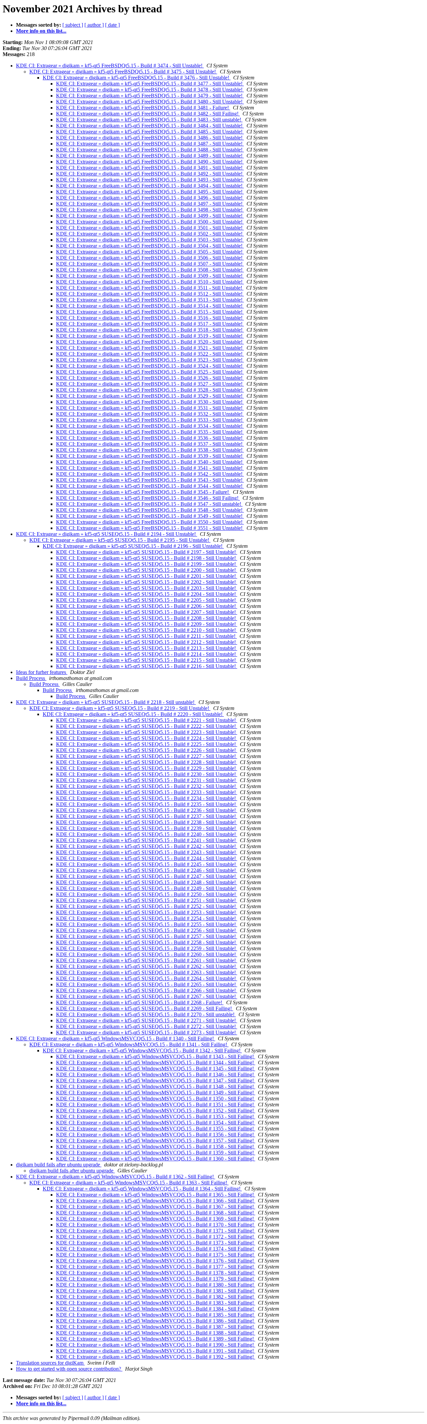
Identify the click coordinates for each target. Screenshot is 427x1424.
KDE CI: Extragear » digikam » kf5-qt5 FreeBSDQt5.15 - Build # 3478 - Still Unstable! (150, 89)
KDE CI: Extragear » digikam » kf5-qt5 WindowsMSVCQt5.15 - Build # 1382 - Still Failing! (155, 1297)
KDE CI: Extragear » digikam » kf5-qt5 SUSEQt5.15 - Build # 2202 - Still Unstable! (146, 582)
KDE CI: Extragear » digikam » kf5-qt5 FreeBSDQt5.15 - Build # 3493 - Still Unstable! (150, 180)
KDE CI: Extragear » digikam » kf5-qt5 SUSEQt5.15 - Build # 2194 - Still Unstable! (106, 534)
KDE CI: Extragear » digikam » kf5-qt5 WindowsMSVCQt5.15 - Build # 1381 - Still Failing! (155, 1291)
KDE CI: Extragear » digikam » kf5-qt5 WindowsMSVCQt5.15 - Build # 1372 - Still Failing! (155, 1236)
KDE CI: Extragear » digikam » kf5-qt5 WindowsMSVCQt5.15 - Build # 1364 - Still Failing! (142, 1188)
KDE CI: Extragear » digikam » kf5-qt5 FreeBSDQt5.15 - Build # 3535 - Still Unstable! (150, 432)
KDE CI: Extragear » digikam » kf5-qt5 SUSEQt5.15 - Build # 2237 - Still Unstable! (146, 816)
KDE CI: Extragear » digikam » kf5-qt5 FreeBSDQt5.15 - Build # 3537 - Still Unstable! (150, 444)
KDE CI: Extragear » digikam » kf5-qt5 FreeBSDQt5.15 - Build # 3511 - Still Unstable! (150, 288)
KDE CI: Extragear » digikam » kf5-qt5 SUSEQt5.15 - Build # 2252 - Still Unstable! (146, 906)
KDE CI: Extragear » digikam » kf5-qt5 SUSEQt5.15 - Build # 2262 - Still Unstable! (146, 966)
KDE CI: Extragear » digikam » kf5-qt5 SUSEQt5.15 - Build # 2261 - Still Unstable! (146, 960)
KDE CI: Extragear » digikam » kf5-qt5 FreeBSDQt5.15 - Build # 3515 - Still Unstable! (150, 312)
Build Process (31, 678)
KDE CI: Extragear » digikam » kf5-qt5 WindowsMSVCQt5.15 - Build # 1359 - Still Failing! (155, 1152)
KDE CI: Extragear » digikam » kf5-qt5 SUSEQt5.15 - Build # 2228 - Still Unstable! (146, 762)
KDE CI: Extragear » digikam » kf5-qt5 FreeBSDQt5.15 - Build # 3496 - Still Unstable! (150, 198)
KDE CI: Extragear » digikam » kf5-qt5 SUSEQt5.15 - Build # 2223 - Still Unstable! (146, 732)
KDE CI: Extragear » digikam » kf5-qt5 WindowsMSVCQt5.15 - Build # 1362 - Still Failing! (115, 1176)
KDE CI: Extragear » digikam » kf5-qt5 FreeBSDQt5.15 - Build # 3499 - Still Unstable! (150, 216)
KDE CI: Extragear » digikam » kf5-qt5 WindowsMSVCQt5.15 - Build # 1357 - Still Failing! (155, 1140)
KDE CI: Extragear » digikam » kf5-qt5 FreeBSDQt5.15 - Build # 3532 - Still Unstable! (150, 414)
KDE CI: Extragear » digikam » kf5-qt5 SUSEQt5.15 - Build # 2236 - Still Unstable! (146, 810)
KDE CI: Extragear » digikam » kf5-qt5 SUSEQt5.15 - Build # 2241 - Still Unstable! (146, 840)
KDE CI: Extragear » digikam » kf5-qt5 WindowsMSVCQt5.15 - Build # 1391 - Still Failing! (155, 1351)
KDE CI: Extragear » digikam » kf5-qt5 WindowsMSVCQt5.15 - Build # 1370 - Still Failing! (155, 1224)
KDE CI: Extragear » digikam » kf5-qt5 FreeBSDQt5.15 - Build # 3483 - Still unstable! (149, 119)
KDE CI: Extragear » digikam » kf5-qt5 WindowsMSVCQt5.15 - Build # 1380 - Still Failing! (155, 1285)
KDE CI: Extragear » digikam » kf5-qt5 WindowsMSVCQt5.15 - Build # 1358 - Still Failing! (155, 1146)
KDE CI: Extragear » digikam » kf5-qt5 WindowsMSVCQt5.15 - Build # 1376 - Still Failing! (155, 1261)
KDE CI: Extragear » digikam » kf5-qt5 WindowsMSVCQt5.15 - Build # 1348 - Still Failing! (155, 1086)
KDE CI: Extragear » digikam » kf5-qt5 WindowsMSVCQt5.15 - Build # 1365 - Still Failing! (155, 1194)
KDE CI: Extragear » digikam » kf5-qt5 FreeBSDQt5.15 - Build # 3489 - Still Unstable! (150, 155)
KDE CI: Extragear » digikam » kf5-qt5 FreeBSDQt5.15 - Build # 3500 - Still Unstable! (150, 222)
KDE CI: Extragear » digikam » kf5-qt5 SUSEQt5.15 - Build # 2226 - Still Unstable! (146, 750)
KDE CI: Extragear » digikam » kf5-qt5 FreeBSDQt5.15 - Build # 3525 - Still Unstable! (150, 372)
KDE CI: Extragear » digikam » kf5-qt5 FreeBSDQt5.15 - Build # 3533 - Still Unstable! (150, 420)
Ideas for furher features (41, 672)
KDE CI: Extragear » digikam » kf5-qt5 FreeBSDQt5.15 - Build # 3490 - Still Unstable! (150, 161)
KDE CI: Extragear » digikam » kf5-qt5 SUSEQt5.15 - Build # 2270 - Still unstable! (146, 1014)
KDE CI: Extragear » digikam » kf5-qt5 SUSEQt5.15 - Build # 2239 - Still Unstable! (146, 828)
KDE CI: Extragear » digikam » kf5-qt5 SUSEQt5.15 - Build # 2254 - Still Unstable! (146, 918)
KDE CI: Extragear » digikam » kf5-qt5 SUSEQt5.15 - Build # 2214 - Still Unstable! (146, 654)
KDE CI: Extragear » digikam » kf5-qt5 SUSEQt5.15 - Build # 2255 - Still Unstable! (146, 924)
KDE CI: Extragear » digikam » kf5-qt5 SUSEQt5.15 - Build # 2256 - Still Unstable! (146, 930)
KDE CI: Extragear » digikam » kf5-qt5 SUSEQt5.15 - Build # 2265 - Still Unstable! (146, 984)
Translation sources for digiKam (50, 1363)
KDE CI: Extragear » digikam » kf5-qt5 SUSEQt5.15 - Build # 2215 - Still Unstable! (146, 660)
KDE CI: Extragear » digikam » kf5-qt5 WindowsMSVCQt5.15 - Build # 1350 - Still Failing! (155, 1098)
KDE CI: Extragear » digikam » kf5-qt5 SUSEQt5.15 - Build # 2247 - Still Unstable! (146, 876)
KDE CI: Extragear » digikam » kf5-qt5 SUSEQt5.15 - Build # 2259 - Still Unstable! (146, 948)
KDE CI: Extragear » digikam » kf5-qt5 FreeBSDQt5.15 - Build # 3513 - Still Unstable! (150, 300)
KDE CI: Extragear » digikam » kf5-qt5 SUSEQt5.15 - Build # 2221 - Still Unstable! (146, 720)
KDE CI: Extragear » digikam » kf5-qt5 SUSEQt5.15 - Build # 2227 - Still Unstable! (146, 756)
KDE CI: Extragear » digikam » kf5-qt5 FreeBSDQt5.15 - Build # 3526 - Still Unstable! (150, 378)
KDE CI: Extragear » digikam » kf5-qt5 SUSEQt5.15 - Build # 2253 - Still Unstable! (146, 912)
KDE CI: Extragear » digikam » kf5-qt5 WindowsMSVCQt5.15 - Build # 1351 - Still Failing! (155, 1104)
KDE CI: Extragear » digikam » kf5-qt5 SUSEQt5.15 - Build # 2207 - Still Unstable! (146, 612)
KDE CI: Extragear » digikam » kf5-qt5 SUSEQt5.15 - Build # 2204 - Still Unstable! (146, 594)
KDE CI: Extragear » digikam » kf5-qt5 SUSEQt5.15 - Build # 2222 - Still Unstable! (146, 726)
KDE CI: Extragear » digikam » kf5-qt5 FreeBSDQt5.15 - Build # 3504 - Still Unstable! (150, 246)
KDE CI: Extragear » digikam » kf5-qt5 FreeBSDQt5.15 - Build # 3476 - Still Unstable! (137, 77)
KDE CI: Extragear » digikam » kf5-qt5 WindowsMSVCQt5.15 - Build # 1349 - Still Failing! (155, 1092)
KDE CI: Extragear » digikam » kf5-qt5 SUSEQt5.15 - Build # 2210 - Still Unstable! (146, 630)
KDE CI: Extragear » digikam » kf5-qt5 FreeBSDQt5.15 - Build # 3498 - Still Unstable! (150, 210)
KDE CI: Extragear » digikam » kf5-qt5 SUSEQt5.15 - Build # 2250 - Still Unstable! (146, 894)
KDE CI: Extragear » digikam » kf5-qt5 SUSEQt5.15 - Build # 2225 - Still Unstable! (146, 744)
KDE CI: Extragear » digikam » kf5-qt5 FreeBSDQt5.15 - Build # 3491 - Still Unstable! (150, 167)
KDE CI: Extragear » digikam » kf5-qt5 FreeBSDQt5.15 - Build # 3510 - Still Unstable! (150, 282)
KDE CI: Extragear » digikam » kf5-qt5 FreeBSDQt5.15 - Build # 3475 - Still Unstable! (123, 71)
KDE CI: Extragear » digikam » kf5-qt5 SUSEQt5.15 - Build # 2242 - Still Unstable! (146, 846)
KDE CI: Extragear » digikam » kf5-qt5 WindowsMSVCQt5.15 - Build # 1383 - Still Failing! (155, 1303)
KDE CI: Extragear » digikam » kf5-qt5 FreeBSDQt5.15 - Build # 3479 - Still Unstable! (150, 95)
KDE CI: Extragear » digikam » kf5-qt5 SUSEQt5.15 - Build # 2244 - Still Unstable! (146, 858)
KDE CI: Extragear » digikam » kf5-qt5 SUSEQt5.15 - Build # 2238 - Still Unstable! (146, 822)
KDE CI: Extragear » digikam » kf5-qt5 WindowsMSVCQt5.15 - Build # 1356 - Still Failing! (155, 1134)
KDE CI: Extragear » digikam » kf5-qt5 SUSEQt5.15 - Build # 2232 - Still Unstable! (146, 786)
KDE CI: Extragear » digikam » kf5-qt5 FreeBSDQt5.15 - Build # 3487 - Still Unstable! (150, 143)
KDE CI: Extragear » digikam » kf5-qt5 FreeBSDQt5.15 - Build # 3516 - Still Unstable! (150, 318)
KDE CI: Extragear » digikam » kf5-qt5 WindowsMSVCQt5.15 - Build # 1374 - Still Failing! (155, 1249)
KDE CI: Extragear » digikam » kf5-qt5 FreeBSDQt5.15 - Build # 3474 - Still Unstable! (110, 65)
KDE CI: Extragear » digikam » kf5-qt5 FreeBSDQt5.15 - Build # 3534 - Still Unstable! (150, 426)
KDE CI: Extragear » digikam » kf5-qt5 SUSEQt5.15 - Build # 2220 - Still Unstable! (133, 714)
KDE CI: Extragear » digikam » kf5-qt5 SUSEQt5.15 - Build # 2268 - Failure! (140, 1002)
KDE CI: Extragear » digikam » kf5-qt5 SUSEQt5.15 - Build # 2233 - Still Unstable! (146, 792)
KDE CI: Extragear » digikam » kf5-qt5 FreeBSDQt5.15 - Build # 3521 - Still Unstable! (150, 348)
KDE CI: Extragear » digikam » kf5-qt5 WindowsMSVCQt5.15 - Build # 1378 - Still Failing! (155, 1273)
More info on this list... (41, 31)
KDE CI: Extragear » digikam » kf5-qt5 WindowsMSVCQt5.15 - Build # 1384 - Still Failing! (155, 1309)
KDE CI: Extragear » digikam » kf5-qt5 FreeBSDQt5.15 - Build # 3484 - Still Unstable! (150, 125)
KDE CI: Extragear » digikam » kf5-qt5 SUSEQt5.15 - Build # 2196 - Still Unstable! (133, 546)
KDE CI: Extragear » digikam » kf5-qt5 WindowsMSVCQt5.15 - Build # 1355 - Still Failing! (155, 1128)
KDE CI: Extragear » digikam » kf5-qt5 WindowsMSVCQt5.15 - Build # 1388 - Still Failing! (155, 1333)
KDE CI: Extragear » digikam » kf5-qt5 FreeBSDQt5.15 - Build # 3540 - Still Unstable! (150, 462)
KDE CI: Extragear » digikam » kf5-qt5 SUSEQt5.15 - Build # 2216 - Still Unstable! (146, 666)
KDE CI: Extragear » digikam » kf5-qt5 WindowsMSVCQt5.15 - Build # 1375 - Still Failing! (155, 1255)
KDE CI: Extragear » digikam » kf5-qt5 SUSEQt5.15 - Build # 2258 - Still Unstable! (146, 942)
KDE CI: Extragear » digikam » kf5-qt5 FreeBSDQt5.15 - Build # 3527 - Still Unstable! (150, 384)
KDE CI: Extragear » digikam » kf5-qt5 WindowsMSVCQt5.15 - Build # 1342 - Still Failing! (142, 1050)
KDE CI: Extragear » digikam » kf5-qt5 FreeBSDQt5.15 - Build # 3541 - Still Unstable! (150, 468)
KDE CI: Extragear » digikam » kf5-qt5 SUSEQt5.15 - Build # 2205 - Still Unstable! (146, 600)
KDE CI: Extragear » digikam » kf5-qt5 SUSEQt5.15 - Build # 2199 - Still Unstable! (146, 564)
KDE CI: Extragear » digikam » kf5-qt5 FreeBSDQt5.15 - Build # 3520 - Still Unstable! (150, 342)
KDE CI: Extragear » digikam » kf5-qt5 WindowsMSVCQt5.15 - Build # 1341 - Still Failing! (129, 1044)
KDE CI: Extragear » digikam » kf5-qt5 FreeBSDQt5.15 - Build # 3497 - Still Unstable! (150, 204)
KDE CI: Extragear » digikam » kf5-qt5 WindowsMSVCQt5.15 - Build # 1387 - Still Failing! (155, 1327)
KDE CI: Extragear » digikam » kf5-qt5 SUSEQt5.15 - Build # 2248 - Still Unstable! (146, 882)
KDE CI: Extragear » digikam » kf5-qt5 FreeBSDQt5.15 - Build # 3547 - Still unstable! (149, 504)
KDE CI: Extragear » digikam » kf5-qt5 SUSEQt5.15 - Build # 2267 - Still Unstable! (146, 996)
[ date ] (112, 25)
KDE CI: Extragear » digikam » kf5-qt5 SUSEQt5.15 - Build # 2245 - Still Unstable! (146, 864)
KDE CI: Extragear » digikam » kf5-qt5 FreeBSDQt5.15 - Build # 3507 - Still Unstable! (150, 264)
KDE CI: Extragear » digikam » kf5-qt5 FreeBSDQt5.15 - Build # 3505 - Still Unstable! (150, 252)
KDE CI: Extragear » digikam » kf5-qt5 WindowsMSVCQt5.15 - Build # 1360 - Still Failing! (155, 1158)
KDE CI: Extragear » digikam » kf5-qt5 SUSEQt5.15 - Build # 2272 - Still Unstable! (146, 1026)
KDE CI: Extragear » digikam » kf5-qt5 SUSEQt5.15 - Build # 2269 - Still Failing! (144, 1008)
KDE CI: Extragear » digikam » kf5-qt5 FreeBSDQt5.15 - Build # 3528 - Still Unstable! (150, 390)
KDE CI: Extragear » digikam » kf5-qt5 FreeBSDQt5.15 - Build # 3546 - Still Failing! (148, 498)
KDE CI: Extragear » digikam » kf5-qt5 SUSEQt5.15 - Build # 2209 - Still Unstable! (146, 624)
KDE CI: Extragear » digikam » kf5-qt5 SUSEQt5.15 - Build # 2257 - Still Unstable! (146, 936)
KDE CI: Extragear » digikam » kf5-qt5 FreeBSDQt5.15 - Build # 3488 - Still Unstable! (150, 149)
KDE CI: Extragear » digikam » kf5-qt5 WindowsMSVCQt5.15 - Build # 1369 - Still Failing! (155, 1218)
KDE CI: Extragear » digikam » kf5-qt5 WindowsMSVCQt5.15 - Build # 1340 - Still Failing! (115, 1038)
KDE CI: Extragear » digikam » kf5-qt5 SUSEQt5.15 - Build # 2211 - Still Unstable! (146, 636)
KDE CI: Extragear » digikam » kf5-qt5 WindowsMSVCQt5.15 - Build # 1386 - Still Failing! (155, 1321)
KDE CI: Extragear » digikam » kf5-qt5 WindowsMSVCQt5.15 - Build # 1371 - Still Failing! (155, 1230)
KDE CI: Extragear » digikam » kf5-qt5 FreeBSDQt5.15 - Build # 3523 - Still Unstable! (150, 360)
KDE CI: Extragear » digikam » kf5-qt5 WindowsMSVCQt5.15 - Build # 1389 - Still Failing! (155, 1339)
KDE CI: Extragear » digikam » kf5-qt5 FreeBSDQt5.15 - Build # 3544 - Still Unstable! (150, 486)
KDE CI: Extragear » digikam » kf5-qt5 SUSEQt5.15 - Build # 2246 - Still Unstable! (146, 870)
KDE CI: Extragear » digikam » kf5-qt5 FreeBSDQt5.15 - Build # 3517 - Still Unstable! (150, 324)
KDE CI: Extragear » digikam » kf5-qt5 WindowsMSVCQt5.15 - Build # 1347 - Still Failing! (155, 1080)
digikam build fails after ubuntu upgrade (58, 1164)
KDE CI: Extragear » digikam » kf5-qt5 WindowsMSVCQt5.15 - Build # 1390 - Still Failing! (155, 1345)
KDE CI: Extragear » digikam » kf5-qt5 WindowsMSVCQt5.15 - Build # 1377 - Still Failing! (155, 1267)
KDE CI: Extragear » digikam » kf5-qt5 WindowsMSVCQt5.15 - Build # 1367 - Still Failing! (155, 1206)
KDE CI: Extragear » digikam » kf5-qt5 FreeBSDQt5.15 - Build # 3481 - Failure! (143, 107)
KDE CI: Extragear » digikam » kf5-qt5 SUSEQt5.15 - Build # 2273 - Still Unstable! (146, 1032)
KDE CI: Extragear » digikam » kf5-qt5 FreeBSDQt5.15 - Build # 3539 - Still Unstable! (150, 456)
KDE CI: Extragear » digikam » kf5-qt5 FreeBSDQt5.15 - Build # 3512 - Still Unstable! (150, 294)
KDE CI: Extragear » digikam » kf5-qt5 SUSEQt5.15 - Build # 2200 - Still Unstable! (146, 570)
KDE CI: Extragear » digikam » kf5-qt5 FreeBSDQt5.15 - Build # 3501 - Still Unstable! (150, 228)
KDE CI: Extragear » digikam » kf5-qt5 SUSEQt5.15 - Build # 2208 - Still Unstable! (146, 618)
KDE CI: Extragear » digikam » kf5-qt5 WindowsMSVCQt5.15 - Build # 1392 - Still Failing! (155, 1357)
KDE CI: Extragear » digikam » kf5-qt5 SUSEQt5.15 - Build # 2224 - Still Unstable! (146, 738)
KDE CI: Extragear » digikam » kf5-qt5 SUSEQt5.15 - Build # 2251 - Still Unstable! (146, 900)
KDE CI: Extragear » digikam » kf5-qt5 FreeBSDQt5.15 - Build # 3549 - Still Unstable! (150, 516)
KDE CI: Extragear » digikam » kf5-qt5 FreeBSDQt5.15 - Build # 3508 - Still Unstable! (150, 270)
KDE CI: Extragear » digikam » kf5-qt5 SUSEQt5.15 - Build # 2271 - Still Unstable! (146, 1020)
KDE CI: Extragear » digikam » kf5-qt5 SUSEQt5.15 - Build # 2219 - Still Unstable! (119, 708)
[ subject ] (72, 25)
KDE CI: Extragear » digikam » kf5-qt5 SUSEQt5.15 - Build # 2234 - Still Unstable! (146, 798)
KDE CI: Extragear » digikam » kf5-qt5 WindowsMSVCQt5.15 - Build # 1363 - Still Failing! (129, 1182)
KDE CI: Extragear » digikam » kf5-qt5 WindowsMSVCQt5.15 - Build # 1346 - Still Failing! (155, 1074)
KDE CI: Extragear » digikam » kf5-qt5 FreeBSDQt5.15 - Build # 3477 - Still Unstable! (150, 83)
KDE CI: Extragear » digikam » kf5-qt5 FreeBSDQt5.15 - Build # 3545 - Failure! (143, 492)
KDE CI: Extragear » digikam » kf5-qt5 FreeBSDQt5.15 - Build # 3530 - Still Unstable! (150, 402)
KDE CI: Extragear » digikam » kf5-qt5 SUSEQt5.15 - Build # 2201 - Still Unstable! (146, 576)
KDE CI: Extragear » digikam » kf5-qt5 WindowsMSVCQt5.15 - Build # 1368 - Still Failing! (155, 1212)
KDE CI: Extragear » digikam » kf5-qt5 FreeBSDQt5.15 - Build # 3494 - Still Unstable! (150, 186)
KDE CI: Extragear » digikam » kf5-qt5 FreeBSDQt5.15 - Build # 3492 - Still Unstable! (150, 173)
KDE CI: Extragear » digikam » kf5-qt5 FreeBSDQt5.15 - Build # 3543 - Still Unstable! (150, 480)
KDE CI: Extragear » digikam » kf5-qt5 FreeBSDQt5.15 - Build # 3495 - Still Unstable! (150, 192)
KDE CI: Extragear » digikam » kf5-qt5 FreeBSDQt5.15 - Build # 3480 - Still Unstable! (150, 101)
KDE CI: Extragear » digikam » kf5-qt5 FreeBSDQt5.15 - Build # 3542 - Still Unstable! (150, 474)
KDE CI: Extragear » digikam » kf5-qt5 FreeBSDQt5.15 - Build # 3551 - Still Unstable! (150, 528)
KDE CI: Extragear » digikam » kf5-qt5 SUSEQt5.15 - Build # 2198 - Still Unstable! (146, 558)
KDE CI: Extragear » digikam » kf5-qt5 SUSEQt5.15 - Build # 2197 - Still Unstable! (146, 552)
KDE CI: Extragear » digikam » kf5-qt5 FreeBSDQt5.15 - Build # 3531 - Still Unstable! (150, 408)
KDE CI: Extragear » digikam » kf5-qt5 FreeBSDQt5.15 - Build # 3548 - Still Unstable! (150, 510)
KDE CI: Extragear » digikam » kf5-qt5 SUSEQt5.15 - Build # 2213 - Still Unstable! (146, 648)
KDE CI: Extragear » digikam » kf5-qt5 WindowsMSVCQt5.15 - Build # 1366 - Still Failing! (155, 1200)
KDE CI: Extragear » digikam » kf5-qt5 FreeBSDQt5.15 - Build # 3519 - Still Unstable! (150, 336)
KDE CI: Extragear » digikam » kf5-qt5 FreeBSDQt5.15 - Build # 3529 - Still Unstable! (150, 396)
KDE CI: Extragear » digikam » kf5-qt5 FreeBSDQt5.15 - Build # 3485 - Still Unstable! (150, 131)
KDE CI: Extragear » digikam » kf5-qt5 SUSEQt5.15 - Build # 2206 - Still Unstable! (146, 606)
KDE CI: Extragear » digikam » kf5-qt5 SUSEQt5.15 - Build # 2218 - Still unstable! (106, 702)
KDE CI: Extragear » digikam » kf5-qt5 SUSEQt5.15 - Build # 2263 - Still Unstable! (146, 972)
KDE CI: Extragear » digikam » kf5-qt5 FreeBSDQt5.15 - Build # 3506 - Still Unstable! (150, 258)
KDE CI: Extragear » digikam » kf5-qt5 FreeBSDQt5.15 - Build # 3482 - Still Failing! (148, 113)
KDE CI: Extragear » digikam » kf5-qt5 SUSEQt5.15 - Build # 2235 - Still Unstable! (146, 804)
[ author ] (94, 25)
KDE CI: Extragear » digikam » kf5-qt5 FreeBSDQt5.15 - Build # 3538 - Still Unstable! (150, 450)
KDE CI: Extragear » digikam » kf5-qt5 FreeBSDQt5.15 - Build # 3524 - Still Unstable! (150, 366)
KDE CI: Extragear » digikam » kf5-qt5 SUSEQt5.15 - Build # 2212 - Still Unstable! (146, 642)
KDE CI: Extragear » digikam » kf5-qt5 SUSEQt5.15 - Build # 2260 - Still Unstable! (146, 954)
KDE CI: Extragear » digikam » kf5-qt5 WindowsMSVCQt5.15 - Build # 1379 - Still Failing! (155, 1279)
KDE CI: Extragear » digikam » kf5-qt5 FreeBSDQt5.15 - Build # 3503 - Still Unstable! (150, 240)
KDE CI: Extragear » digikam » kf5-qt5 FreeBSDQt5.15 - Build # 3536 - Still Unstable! (150, 438)
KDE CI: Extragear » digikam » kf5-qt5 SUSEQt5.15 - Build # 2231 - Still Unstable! (146, 780)
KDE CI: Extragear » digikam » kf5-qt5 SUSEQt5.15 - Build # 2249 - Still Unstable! (146, 888)
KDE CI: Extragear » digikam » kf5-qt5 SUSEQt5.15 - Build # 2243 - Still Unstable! (146, 852)
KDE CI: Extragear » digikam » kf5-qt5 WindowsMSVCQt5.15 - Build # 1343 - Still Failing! (155, 1056)
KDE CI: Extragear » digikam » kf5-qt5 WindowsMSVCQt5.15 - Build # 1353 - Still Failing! (155, 1116)
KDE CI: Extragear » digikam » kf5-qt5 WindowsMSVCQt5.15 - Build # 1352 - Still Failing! (155, 1110)
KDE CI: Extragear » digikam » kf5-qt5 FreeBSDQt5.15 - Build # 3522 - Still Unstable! (150, 354)
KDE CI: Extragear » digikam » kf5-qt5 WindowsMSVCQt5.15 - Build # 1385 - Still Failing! (155, 1315)
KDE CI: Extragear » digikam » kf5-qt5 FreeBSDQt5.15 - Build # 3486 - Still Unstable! (150, 137)
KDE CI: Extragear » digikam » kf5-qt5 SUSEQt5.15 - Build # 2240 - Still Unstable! (146, 834)
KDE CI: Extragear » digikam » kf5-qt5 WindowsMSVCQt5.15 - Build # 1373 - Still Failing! (155, 1242)
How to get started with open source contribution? (69, 1369)
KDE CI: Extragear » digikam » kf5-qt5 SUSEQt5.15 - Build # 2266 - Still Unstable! (146, 990)
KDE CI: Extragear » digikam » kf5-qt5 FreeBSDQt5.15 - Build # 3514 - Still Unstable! (150, 306)
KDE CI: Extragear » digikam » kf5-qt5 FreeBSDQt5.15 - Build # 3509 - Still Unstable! (150, 276)
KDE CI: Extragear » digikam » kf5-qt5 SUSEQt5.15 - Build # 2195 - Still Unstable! (119, 540)
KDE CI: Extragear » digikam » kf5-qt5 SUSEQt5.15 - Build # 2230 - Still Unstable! (146, 774)
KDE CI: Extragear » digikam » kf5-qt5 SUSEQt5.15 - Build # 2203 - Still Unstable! (146, 588)
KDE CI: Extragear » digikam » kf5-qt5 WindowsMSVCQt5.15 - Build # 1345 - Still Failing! (155, 1068)
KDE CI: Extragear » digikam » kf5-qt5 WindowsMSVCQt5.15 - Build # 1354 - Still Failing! (155, 1122)
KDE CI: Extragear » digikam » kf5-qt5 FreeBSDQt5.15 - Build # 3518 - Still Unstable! (150, 330)
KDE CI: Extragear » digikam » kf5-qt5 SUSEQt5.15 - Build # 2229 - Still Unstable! (146, 768)
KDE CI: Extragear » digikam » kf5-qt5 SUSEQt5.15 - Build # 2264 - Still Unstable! (146, 978)
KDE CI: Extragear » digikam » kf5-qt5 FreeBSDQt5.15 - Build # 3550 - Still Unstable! (150, 522)
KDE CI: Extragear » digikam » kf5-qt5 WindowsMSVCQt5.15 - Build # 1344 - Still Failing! (155, 1062)
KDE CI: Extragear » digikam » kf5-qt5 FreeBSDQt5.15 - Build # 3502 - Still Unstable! (150, 234)
